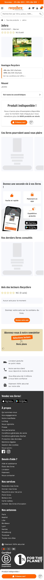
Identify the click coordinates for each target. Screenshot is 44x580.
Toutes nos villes (8, 538)
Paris (4, 514)
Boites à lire (7, 498)
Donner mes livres (9, 489)
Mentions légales (9, 442)
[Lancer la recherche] (40, 14)
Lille (3, 520)
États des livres (8, 467)
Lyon (4, 526)
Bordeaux (6, 523)
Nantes (5, 529)
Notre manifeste (8, 418)
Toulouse (5, 535)
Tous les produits (12, 20)
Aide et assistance (9, 464)
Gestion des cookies (10, 445)
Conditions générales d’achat (14, 436)
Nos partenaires (8, 430)
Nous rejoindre (8, 424)
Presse (4, 427)
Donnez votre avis (22, 320)
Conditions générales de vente (14, 433)
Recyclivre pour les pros (12, 492)
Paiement (6, 472)
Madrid (4, 517)
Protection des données (12, 439)
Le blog (5, 421)
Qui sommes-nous (9, 412)
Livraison (5, 469)
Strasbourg (6, 532)
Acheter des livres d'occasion (14, 504)
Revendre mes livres (10, 486)
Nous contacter (8, 475)
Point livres (6, 495)
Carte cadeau (7, 501)
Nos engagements (9, 415)
